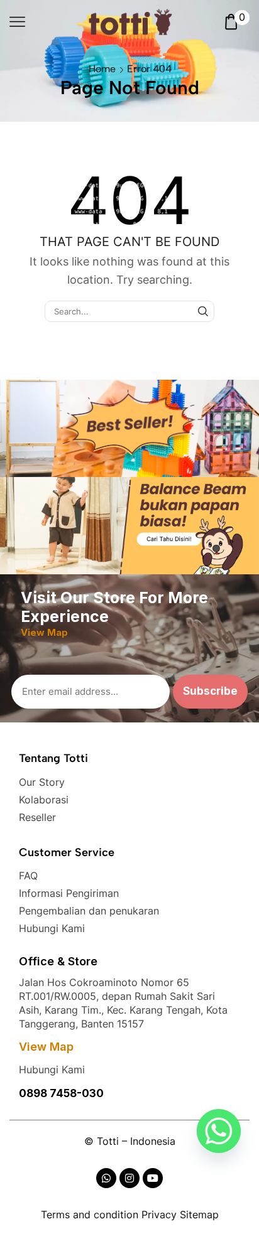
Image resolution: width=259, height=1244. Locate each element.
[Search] (203, 311)
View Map (46, 1046)
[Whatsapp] (219, 1131)
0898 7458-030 (61, 1093)
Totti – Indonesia (136, 1141)
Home (102, 69)
